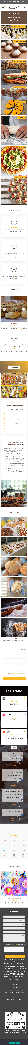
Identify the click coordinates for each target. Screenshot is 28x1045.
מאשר (18, 1043)
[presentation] (14, 949)
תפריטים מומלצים (20, 177)
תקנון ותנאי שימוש (10, 1003)
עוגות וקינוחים (21, 102)
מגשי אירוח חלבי (14, 251)
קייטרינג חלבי (14, 274)
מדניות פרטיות (12, 1043)
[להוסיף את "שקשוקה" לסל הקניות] (9, 307)
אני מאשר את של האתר (16, 673)
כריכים (24, 71)
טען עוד (14, 747)
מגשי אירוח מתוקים (20, 41)
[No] (26, 1042)
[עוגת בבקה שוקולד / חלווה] (19, 348)
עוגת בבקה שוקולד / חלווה (14, 346)
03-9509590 (7, 2)
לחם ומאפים (22, 117)
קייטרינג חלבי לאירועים (18, 26)
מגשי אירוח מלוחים (20, 61)
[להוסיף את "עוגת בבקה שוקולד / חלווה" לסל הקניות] (9, 348)
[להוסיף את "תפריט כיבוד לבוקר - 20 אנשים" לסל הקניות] (14, 882)
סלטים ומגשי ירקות (20, 87)
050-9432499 (7, 1)
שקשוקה (14, 323)
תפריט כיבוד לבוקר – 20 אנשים (14, 898)
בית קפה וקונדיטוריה (14, 227)
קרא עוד (14, 234)
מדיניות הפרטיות (15, 673)
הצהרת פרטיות (19, 1003)
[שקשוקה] (19, 307)
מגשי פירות (22, 147)
